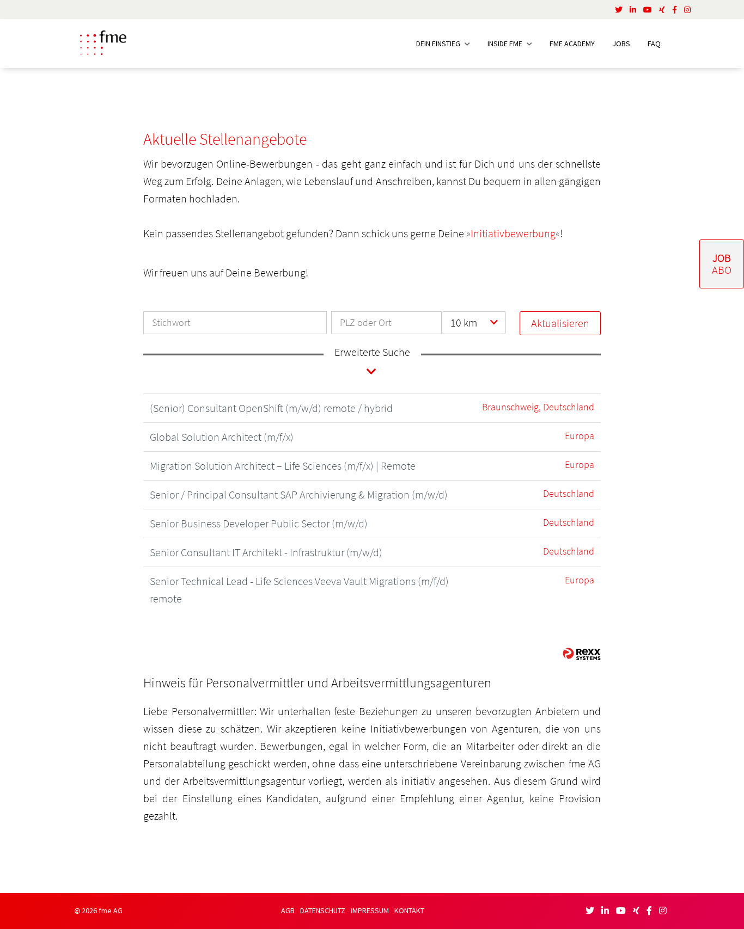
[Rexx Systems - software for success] (582, 653)
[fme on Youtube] (648, 10)
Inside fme (505, 43)
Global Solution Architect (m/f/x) (222, 437)
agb (288, 910)
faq (654, 43)
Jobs (621, 43)
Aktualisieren (560, 323)
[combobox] (473, 322)
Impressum (370, 910)
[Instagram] (687, 10)
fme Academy (572, 43)
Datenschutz (322, 910)
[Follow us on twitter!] (618, 10)
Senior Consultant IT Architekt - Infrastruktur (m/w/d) (266, 552)
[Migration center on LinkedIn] (633, 10)
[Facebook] (674, 10)
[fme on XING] (662, 10)
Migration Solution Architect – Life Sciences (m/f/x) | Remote (283, 465)
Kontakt (409, 910)
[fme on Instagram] (662, 910)
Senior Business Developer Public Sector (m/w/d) (259, 523)
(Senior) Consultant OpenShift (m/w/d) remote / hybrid (271, 408)
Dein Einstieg (439, 43)
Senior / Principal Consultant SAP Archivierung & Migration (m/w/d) (299, 494)
